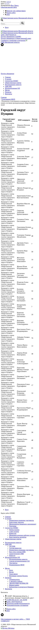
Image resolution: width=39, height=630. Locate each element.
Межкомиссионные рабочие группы (22, 535)
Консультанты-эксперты (17, 537)
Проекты (8, 92)
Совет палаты (14, 531)
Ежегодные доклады (16, 522)
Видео (11, 572)
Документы (13, 563)
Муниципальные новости (18, 559)
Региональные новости (13, 84)
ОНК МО (8, 86)
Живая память (14, 585)
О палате (8, 79)
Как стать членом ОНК (17, 552)
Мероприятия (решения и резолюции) (22, 524)
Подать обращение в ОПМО (11, 36)
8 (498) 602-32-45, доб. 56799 (17, 600)
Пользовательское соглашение (17, 605)
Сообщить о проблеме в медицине (13, 40)
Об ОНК (12, 546)
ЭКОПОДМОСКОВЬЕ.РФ (18, 583)
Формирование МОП (16, 565)
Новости (12, 555)
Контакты (8, 94)
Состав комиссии (15, 548)
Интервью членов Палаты (18, 576)
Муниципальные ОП (12, 88)
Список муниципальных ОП (19, 561)
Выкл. (16, 5)
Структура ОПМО (11, 81)
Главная (8, 77)
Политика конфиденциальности (18, 603)
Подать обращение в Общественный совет (16, 38)
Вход (7, 27)
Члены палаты (14, 530)
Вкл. (12, 5)
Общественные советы (13, 83)
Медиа (7, 90)
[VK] (2, 45)
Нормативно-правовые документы (21, 520)
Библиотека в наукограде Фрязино (21, 587)
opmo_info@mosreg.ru (8, 35)
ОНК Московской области (10, 42)
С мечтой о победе (15, 581)
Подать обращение (7, 74)
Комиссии (12, 533)
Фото (11, 570)
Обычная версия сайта (9, 7)
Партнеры (12, 526)
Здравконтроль (14, 579)
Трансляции (13, 574)
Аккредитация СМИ (16, 554)
